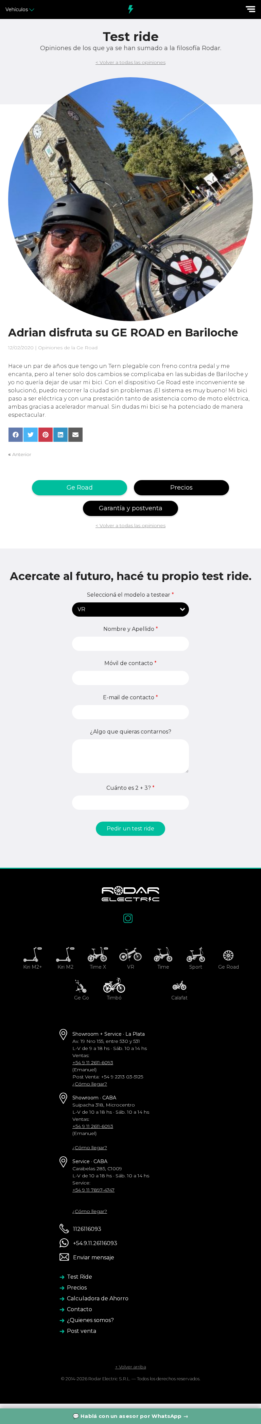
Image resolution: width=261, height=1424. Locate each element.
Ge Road (80, 487)
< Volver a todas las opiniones (130, 62)
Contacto (79, 1309)
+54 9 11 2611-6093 (92, 1062)
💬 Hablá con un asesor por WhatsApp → (131, 1416)
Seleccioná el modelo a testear (130, 595)
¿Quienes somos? (90, 1320)
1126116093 (86, 1229)
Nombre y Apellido (130, 629)
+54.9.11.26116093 (94, 1243)
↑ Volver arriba (130, 1366)
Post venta (81, 1331)
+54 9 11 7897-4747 (93, 1190)
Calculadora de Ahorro (97, 1298)
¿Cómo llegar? (89, 1084)
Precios (181, 487)
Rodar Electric (130, 9)
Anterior (21, 454)
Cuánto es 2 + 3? (130, 788)
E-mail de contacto (130, 698)
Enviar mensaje (93, 1257)
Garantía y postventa (130, 508)
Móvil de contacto (130, 663)
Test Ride (79, 1277)
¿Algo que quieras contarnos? (130, 732)
